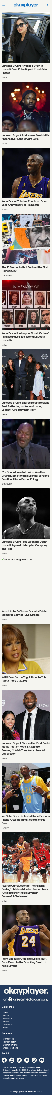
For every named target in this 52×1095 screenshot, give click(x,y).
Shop (5, 1027)
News (6, 1012)
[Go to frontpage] (26, 5)
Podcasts (8, 1024)
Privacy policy (9, 1042)
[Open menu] (4, 5)
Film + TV (7, 1018)
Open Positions (10, 1048)
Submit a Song (10, 1045)
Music (6, 1015)
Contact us (8, 1039)
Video (6, 1021)
